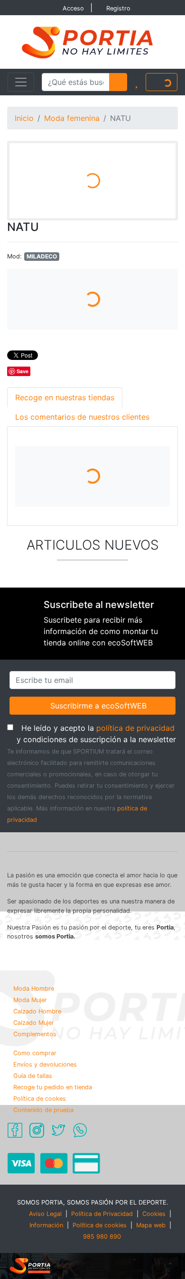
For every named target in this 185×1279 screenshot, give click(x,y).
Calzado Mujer (33, 1022)
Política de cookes (39, 1098)
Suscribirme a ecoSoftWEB (98, 705)
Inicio (24, 118)
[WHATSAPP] (80, 1129)
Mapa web (151, 1225)
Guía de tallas (32, 1075)
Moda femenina (72, 118)
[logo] (92, 41)
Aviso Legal (45, 1213)
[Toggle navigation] (21, 82)
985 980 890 (102, 1236)
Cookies (154, 1213)
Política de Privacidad (102, 1213)
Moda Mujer (30, 999)
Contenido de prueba (43, 1109)
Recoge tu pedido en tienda (52, 1087)
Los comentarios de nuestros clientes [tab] (82, 417)
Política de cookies (100, 1225)
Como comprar (34, 1053)
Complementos (34, 1034)
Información (46, 1225)
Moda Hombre (33, 988)
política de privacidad (135, 728)
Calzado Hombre (37, 1011)
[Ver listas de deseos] (136, 82)
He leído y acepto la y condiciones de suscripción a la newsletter (97, 733)
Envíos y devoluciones (45, 1064)
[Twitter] (58, 1129)
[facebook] (15, 1129)
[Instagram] (37, 1129)
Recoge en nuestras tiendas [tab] (64, 397)
